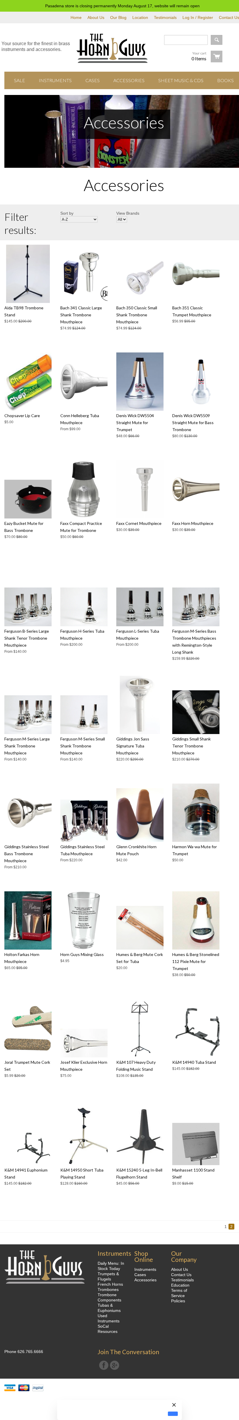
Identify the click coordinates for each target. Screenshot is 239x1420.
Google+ (114, 1365)
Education (180, 1285)
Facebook (103, 1365)
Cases (140, 1274)
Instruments (145, 1269)
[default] (173, 1414)
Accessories (145, 1280)
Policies (178, 1301)
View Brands (127, 213)
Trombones (108, 1289)
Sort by (66, 213)
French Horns (110, 1284)
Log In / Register (197, 17)
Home (76, 17)
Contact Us (181, 1274)
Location (140, 17)
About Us (95, 17)
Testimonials (165, 17)
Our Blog (118, 17)
